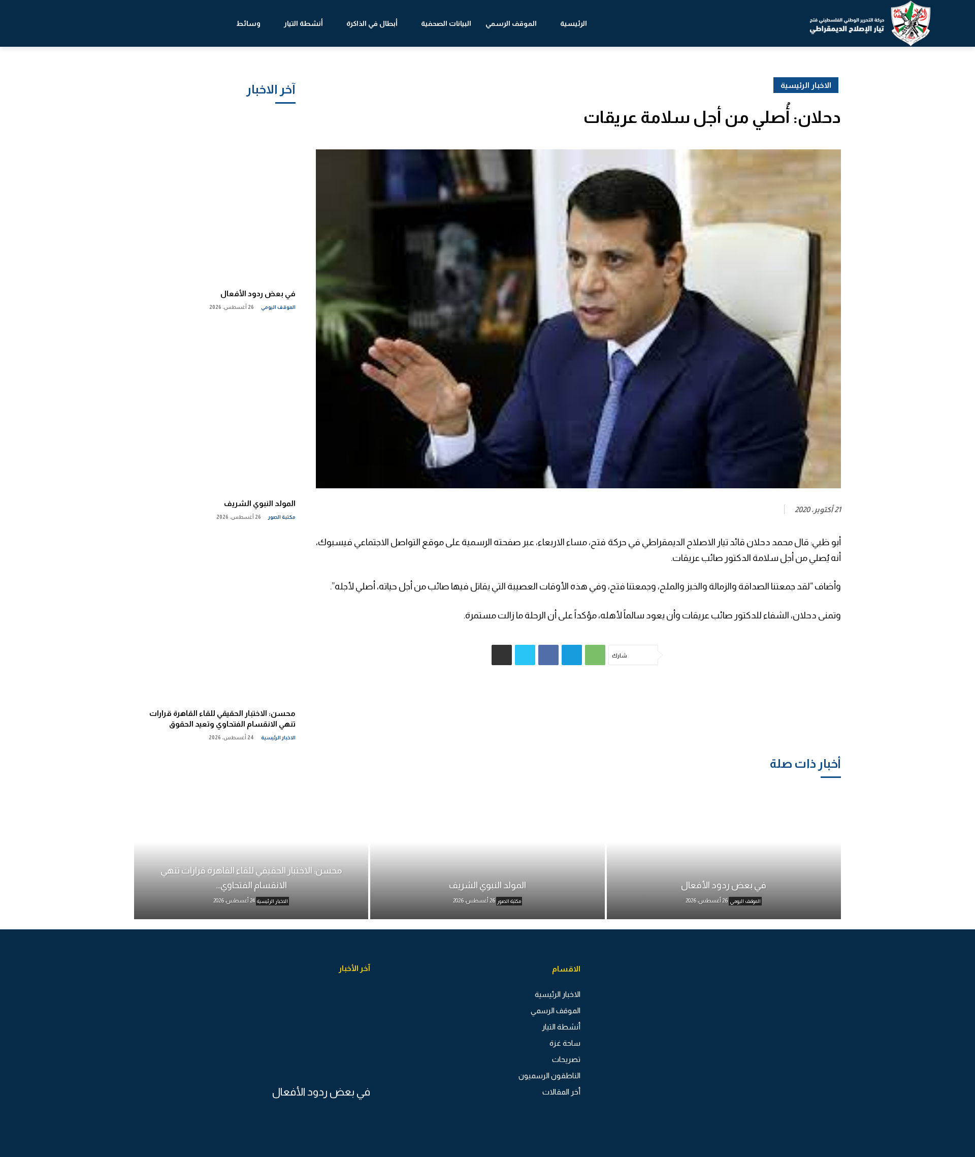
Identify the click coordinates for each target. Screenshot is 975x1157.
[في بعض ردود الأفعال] (215, 197)
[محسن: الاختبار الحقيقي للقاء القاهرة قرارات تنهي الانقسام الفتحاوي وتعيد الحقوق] (215, 617)
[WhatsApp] (595, 655)
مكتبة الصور (282, 517)
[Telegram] (572, 655)
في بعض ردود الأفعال (258, 293)
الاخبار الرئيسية (278, 737)
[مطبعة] (502, 655)
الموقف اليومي (278, 307)
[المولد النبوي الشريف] (215, 407)
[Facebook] (548, 655)
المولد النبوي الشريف (260, 503)
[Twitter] (525, 655)
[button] (56, 23)
